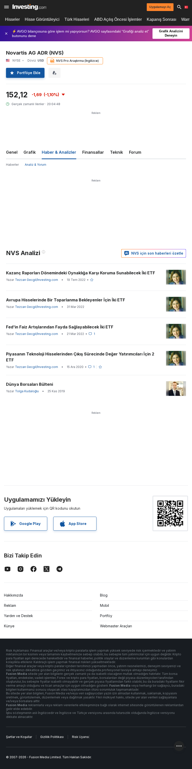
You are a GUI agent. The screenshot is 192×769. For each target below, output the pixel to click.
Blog (104, 595)
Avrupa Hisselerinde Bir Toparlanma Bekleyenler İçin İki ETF (65, 299)
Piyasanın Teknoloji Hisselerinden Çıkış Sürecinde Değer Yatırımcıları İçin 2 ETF (80, 356)
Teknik (116, 152)
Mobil (104, 605)
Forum (135, 152)
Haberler (12, 164)
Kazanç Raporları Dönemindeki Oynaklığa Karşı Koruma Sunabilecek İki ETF (80, 272)
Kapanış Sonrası (161, 19)
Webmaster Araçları (116, 626)
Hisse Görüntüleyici (42, 19)
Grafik (30, 152)
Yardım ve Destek (18, 616)
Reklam (10, 605)
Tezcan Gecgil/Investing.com (36, 280)
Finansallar (93, 152)
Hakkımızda (13, 595)
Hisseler (12, 19)
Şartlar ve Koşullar (19, 737)
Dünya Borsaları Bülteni (29, 384)
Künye (9, 626)
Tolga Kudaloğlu (27, 391)
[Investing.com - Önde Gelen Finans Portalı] (29, 7)
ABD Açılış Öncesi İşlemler (118, 19)
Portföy (106, 616)
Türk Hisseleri (76, 19)
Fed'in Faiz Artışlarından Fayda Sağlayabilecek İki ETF (59, 326)
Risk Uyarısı (80, 737)
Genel (12, 152)
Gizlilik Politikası (52, 737)
